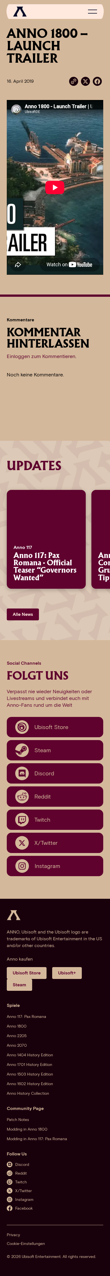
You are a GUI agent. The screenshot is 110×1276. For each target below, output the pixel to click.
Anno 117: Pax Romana (26, 1016)
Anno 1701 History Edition (29, 1064)
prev (5, 539)
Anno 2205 (17, 1035)
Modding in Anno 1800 (27, 1129)
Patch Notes (18, 1119)
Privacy (13, 1235)
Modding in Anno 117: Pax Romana (37, 1139)
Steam (19, 984)
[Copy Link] (73, 81)
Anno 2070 (17, 1045)
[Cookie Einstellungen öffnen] (99, 1265)
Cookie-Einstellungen (26, 1243)
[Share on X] (85, 81)
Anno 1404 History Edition (30, 1055)
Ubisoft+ (67, 973)
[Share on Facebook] (97, 81)
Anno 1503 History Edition (30, 1074)
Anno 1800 (17, 1026)
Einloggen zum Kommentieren (41, 356)
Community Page (25, 1108)
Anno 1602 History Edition (30, 1083)
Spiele (13, 1005)
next (99, 539)
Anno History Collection (28, 1093)
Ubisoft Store (27, 973)
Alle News (23, 614)
